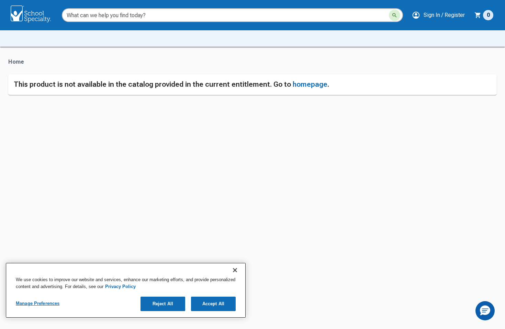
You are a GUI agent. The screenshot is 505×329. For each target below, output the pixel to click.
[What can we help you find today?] (394, 15)
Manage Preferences (37, 303)
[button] (438, 15)
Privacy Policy (120, 286)
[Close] (235, 270)
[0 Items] (477, 15)
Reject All (163, 303)
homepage (310, 84)
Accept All (213, 303)
